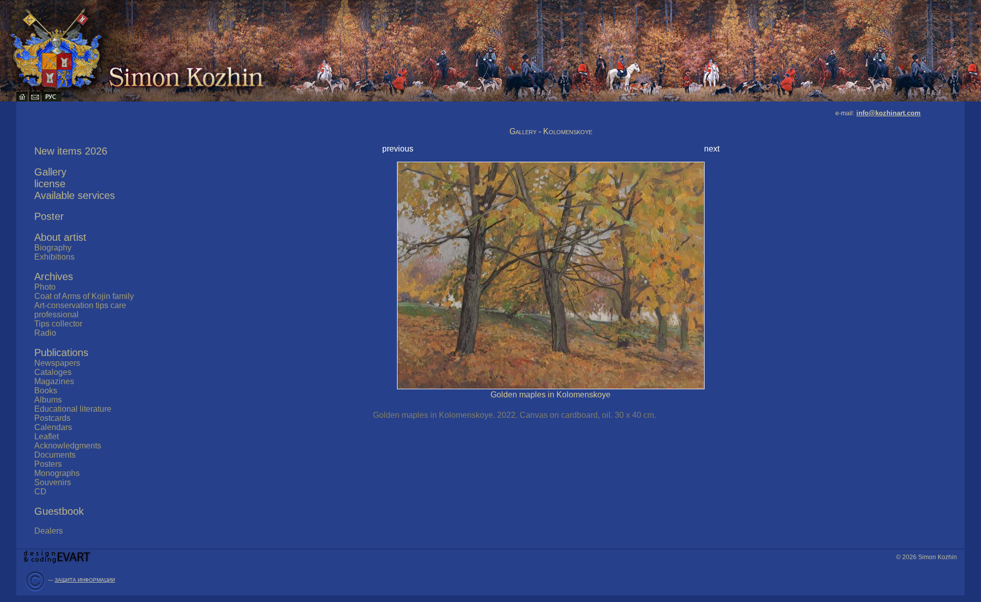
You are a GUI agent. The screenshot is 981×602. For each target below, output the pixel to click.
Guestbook (59, 511)
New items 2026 (70, 151)
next (711, 148)
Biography (53, 247)
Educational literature (72, 409)
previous (397, 148)
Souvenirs (52, 482)
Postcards (52, 418)
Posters (48, 464)
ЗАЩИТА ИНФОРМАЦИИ (85, 580)
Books (45, 390)
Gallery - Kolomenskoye (550, 131)
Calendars (53, 427)
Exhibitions (54, 257)
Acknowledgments (67, 445)
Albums (48, 399)
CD (40, 491)
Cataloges (53, 372)
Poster (49, 216)
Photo (45, 287)
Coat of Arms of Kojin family (84, 296)
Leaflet (46, 436)
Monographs (57, 473)
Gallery (50, 172)
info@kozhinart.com (888, 113)
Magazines (54, 381)
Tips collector (58, 323)
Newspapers (57, 363)
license (49, 183)
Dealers (48, 530)
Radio (45, 333)
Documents (55, 454)
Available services (74, 195)
